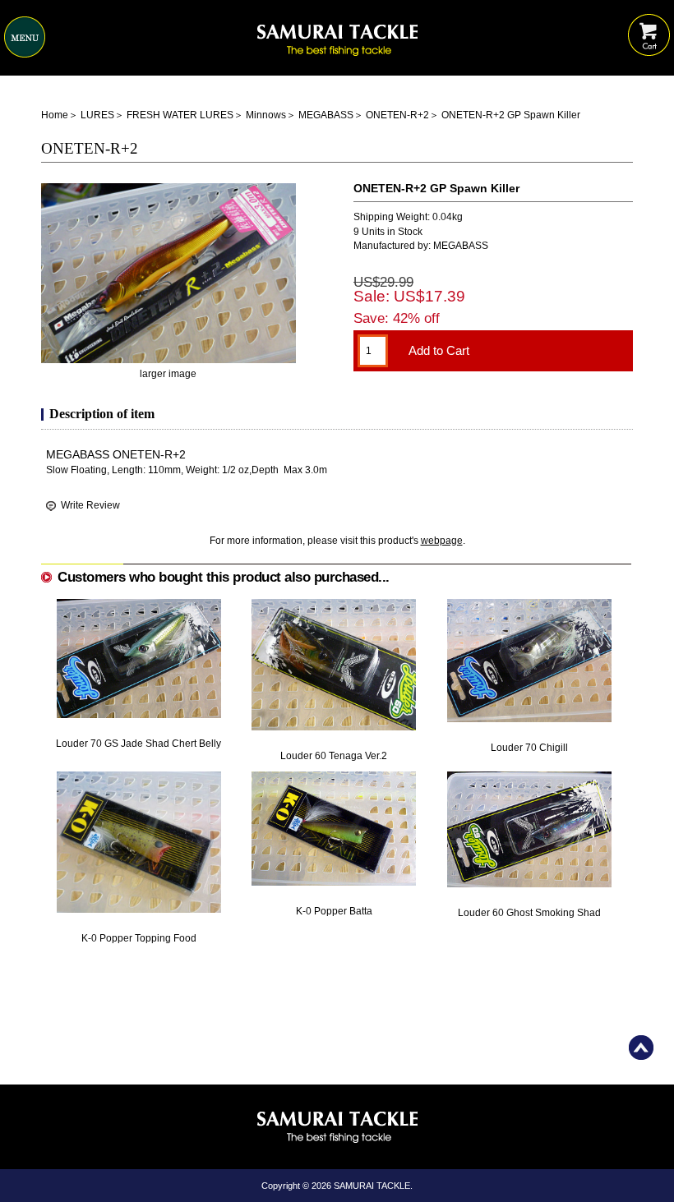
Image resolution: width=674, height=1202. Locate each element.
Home (54, 115)
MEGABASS (325, 115)
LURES (97, 115)
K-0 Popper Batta (334, 911)
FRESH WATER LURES (180, 115)
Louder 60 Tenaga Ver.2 (333, 756)
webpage (442, 540)
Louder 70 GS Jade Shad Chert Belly (138, 743)
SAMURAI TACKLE (372, 1185)
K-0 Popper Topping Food (138, 938)
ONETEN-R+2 (397, 115)
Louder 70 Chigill (529, 747)
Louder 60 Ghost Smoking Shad (529, 913)
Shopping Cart (649, 23)
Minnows (266, 115)
